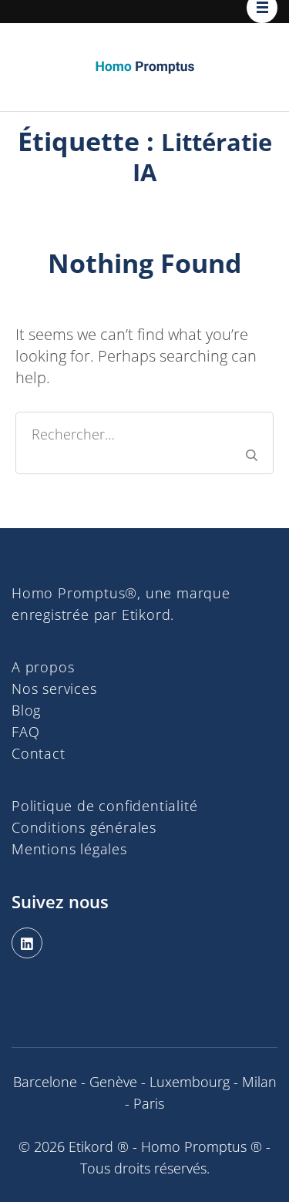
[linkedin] (27, 943)
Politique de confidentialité (104, 805)
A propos (43, 667)
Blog (26, 710)
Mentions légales (69, 849)
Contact (39, 753)
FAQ (25, 731)
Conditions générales (84, 827)
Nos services (54, 688)
